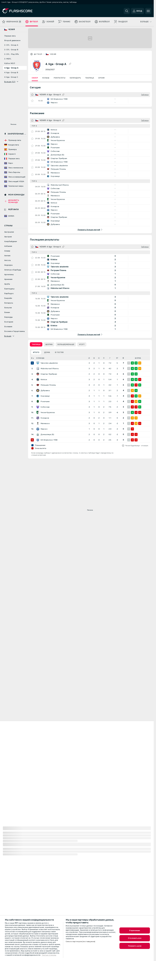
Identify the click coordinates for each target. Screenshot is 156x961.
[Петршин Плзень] (37, 385)
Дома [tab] (47, 352)
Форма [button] (138, 358)
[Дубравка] (37, 390)
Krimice (44, 379)
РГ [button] (117, 358)
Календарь (75, 78)
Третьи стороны (49, 955)
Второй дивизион (12, 40)
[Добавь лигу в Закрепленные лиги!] (69, 63)
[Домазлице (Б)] (37, 434)
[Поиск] (127, 11)
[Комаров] (37, 417)
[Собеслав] (37, 406)
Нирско (44, 429)
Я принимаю (134, 930)
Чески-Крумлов (48, 412)
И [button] (89, 358)
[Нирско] (37, 428)
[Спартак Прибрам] (37, 374)
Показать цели (135, 946)
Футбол (38, 54)
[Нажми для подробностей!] (90, 100)
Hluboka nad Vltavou (50, 368)
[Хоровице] (37, 395)
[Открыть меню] (148, 11)
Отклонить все (134, 938)
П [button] (103, 358)
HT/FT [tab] (82, 344)
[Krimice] (37, 379)
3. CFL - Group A (11, 45)
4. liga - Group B (11, 72)
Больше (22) (9, 82)
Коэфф (45, 78)
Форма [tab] (49, 344)
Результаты (59, 78)
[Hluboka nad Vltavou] (37, 368)
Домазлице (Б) (47, 434)
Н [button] (98, 358)
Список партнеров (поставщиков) (80, 941)
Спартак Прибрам (49, 374)
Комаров (45, 418)
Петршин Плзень (48, 385)
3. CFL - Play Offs (11, 54)
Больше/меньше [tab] (65, 344)
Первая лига (10, 36)
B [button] (94, 358)
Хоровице (45, 396)
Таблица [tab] (36, 344)
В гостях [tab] (59, 352)
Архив (101, 78)
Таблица (89, 78)
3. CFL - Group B (11, 49)
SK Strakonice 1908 (49, 440)
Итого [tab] (36, 352)
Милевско (45, 423)
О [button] (123, 358)
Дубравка (45, 390)
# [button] (31, 358)
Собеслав (45, 407)
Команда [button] (40, 358)
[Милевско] (37, 423)
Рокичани (45, 401)
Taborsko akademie (49, 363)
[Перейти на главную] (23, 11)
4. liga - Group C (11, 77)
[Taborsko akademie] (37, 363)
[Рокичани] (37, 401)
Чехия (53, 54)
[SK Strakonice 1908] (37, 439)
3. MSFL (7, 59)
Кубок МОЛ (9, 63)
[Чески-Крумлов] (37, 412)
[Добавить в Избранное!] (32, 100)
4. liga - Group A (11, 68)
